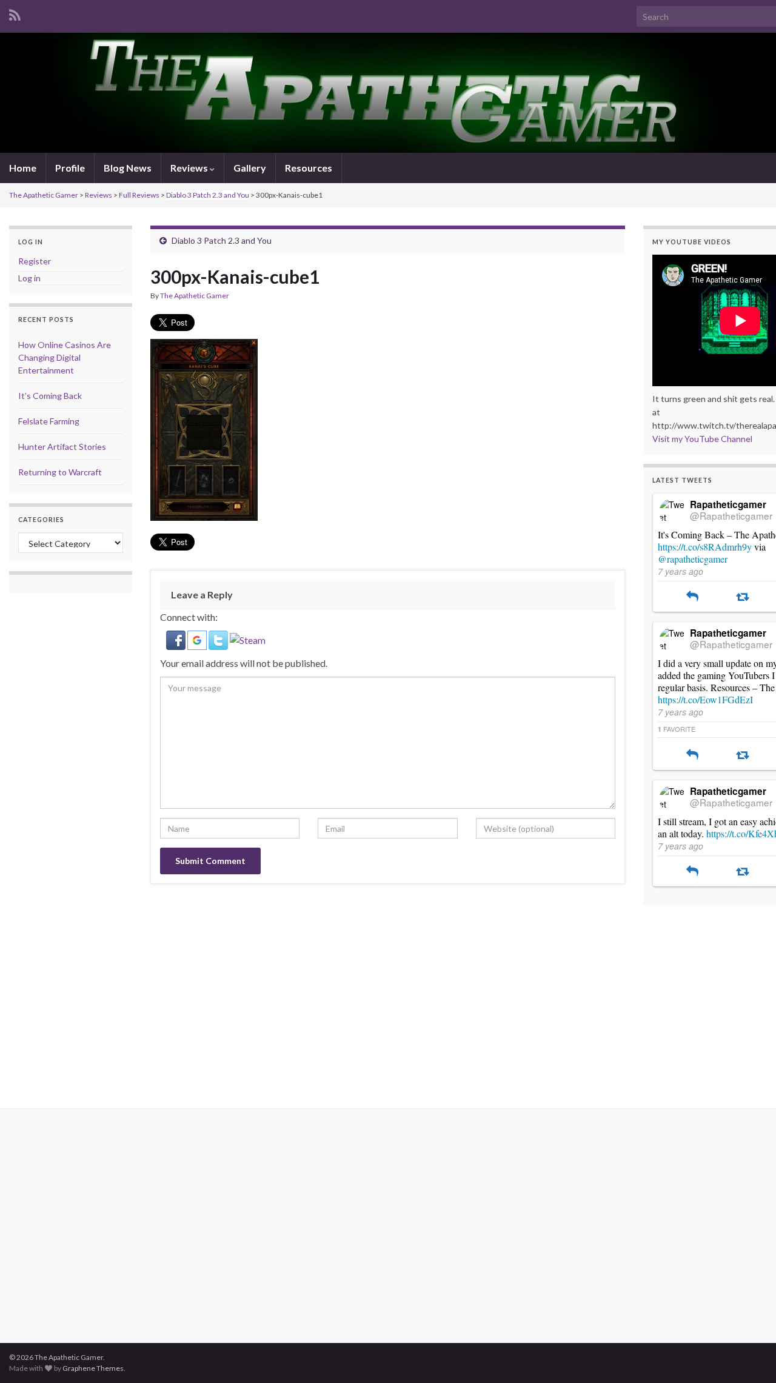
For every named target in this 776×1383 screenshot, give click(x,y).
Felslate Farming (48, 421)
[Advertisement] (141, 1236)
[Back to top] (749, 1356)
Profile (70, 167)
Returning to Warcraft (60, 472)
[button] (176, 639)
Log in (29, 278)
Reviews (190, 167)
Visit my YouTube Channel (702, 439)
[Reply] (692, 597)
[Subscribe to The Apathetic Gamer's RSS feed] (15, 13)
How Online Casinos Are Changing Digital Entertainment (64, 357)
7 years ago (680, 571)
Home (22, 167)
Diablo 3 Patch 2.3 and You (207, 194)
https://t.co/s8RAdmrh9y (705, 546)
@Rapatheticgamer (731, 515)
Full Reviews (139, 194)
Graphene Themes (93, 1368)
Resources (308, 167)
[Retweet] (742, 597)
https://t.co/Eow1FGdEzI (705, 699)
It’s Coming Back (50, 395)
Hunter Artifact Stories (62, 446)
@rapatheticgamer (693, 558)
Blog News (128, 167)
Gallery (249, 167)
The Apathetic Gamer (43, 194)
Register (34, 261)
